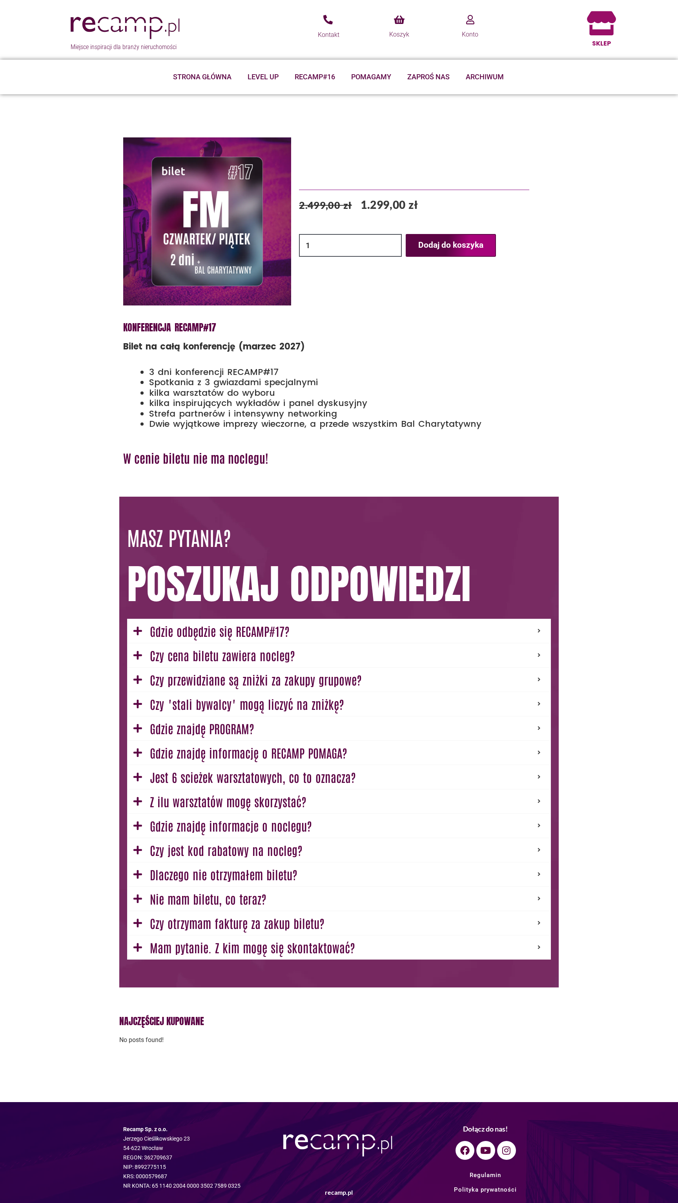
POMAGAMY (371, 77)
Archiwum (485, 77)
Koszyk (399, 34)
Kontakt (328, 34)
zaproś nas (428, 77)
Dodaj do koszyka (450, 245)
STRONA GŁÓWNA (202, 77)
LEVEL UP (263, 77)
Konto (470, 34)
